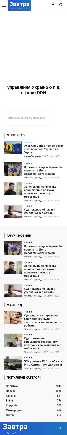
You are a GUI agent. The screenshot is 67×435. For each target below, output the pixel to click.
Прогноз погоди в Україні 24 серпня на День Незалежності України (43, 170)
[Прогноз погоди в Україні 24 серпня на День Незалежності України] (13, 169)
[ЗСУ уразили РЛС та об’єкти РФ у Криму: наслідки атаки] (13, 363)
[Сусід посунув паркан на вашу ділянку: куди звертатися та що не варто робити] (13, 317)
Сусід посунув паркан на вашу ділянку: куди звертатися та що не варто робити (43, 320)
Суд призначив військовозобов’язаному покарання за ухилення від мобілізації (42, 343)
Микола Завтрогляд (32, 156)
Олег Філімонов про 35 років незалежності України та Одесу (43, 149)
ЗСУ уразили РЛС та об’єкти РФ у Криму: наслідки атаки (43, 363)
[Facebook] (53, 5)
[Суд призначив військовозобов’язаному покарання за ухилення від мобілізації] (13, 340)
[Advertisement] (33, 45)
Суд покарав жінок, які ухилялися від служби (39, 211)
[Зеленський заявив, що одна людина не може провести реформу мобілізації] (13, 188)
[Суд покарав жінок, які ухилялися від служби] (13, 211)
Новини (28, 142)
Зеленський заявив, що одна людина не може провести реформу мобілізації (40, 191)
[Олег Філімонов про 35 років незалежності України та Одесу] (13, 147)
